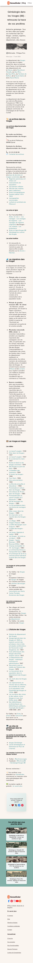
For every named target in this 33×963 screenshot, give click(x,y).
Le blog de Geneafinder (14, 953)
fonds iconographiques (17, 192)
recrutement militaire (16, 187)
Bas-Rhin (18, 72)
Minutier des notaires (16, 188)
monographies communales (14, 199)
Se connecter (11, 942)
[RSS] (20, 901)
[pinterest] (11, 901)
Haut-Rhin (11, 74)
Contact (9, 930)
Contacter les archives (16, 154)
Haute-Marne (14, 78)
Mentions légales (12, 923)
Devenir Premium (12, 949)
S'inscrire (10, 938)
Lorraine (22, 369)
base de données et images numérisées (14, 176)
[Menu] (14, 3)
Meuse (10, 70)
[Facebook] (19, 805)
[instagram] (14, 901)
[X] (16, 805)
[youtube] (17, 901)
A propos (10, 915)
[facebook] (9, 901)
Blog (24, 3)
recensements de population (15, 184)
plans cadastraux (15, 190)
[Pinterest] (22, 805)
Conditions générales (13, 926)
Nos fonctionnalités (13, 945)
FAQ (8, 919)
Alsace (12, 369)
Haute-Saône (19, 76)
